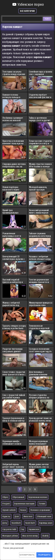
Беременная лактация (24, 503)
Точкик (42, 503)
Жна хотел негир (30, 535)
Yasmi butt (30, 523)
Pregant (6, 503)
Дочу (4, 523)
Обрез (5, 497)
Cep (22, 529)
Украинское (34, 529)
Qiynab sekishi (9, 510)
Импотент (28, 516)
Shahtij (45, 535)
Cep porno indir (9, 529)
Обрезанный (18, 497)
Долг (17, 516)
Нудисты (6, 516)
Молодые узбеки (10, 535)
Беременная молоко (38, 497)
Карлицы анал (45, 523)
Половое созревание (40, 510)
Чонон (23, 510)
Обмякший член (44, 516)
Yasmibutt (16, 523)
